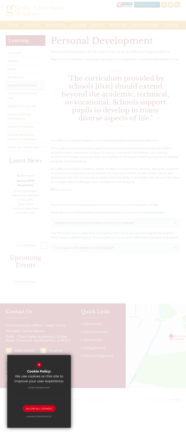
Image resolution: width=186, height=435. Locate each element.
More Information (39, 387)
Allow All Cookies (39, 408)
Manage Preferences (39, 416)
